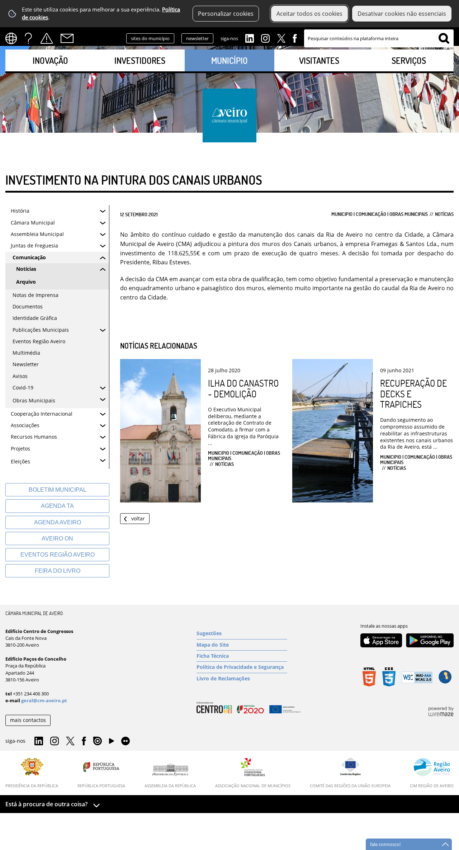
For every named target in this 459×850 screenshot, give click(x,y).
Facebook (295, 37)
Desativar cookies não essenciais (402, 14)
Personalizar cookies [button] (226, 14)
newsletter (197, 38)
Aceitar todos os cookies (309, 14)
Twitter (281, 37)
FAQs (28, 38)
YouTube (111, 742)
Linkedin (249, 37)
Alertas (46, 38)
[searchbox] (379, 38)
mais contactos (28, 720)
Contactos (67, 38)
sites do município (150, 38)
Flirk (125, 741)
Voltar (138, 518)
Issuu (97, 741)
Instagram (265, 37)
